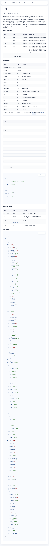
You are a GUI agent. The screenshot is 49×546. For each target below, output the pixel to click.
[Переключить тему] (46, 3)
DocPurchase (15, 222)
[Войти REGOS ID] (43, 3)
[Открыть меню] (3, 3)
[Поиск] (41, 3)
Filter (17, 37)
